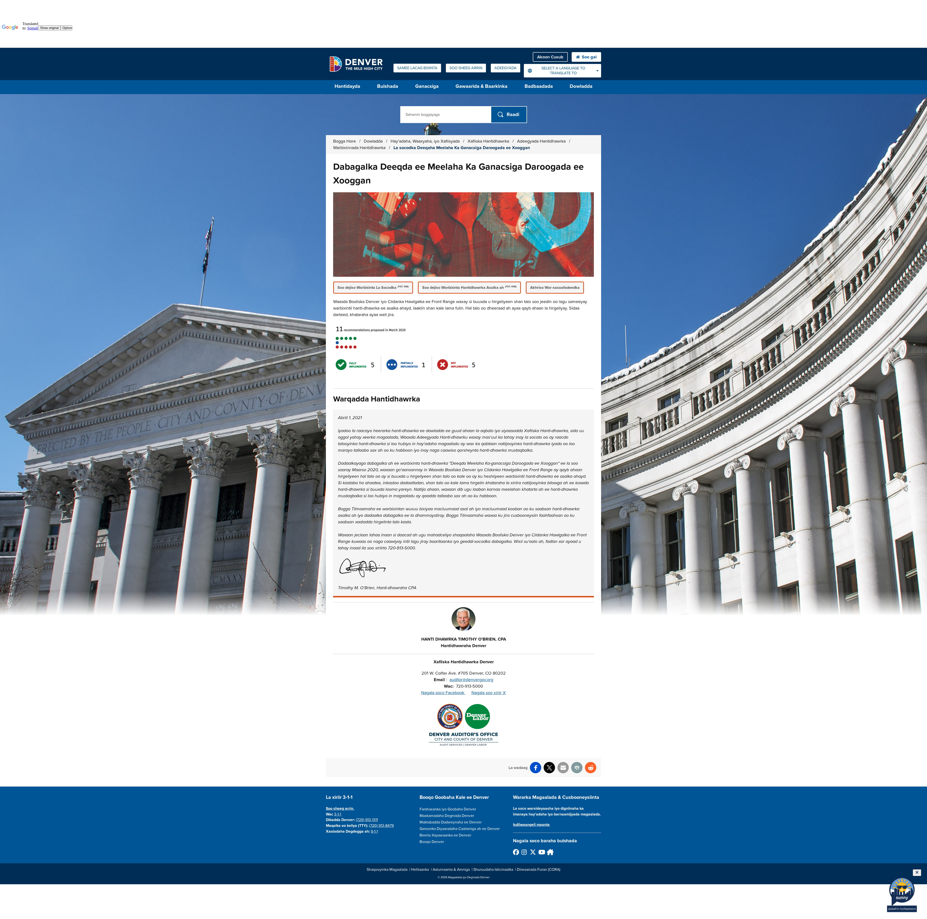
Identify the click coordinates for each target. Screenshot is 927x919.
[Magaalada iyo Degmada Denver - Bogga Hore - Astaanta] (356, 64)
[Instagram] (524, 852)
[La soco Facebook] (516, 852)
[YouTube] (541, 852)
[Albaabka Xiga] (549, 852)
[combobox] (562, 70)
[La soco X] (532, 852)
